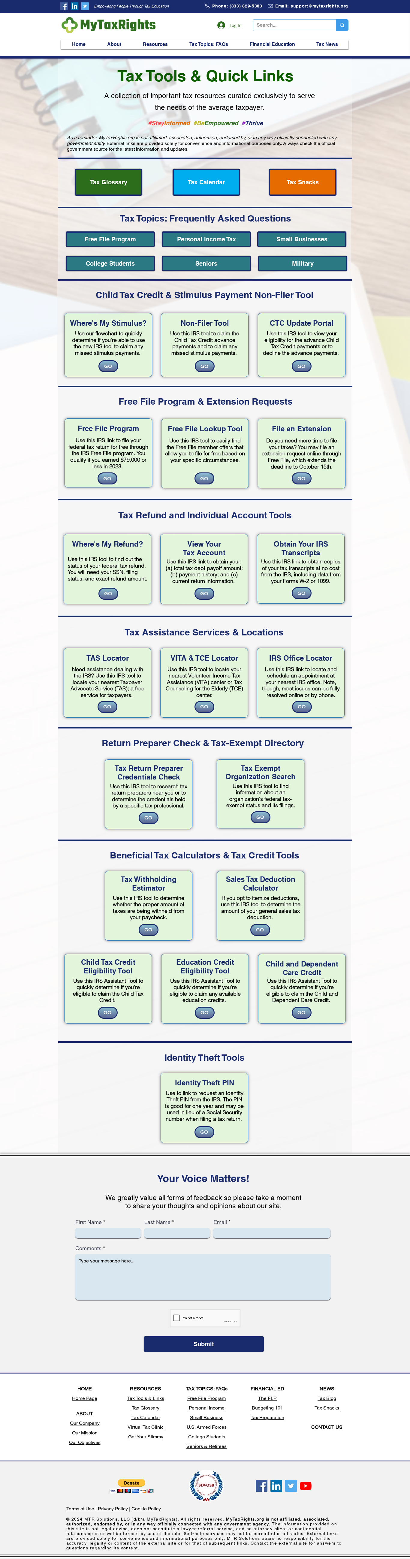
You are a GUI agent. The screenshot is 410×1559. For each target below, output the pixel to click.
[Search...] (342, 25)
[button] (114, 44)
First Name (88, 1222)
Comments (88, 1248)
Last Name (157, 1222)
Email (220, 1222)
